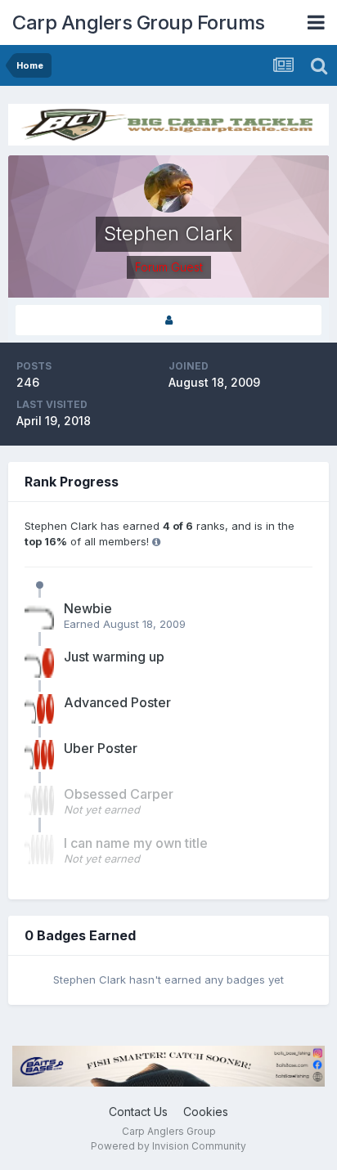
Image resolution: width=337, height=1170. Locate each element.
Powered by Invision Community (168, 1146)
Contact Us (138, 1111)
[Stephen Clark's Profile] (168, 320)
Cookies (205, 1111)
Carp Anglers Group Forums (138, 22)
